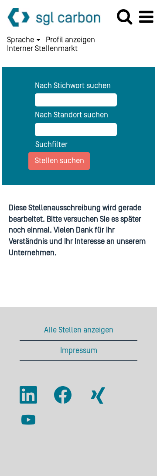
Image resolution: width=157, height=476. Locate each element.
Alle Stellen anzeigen (78, 330)
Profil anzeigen (70, 40)
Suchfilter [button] (51, 144)
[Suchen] (124, 17)
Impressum (78, 350)
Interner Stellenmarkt (42, 49)
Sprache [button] (21, 40)
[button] (146, 17)
